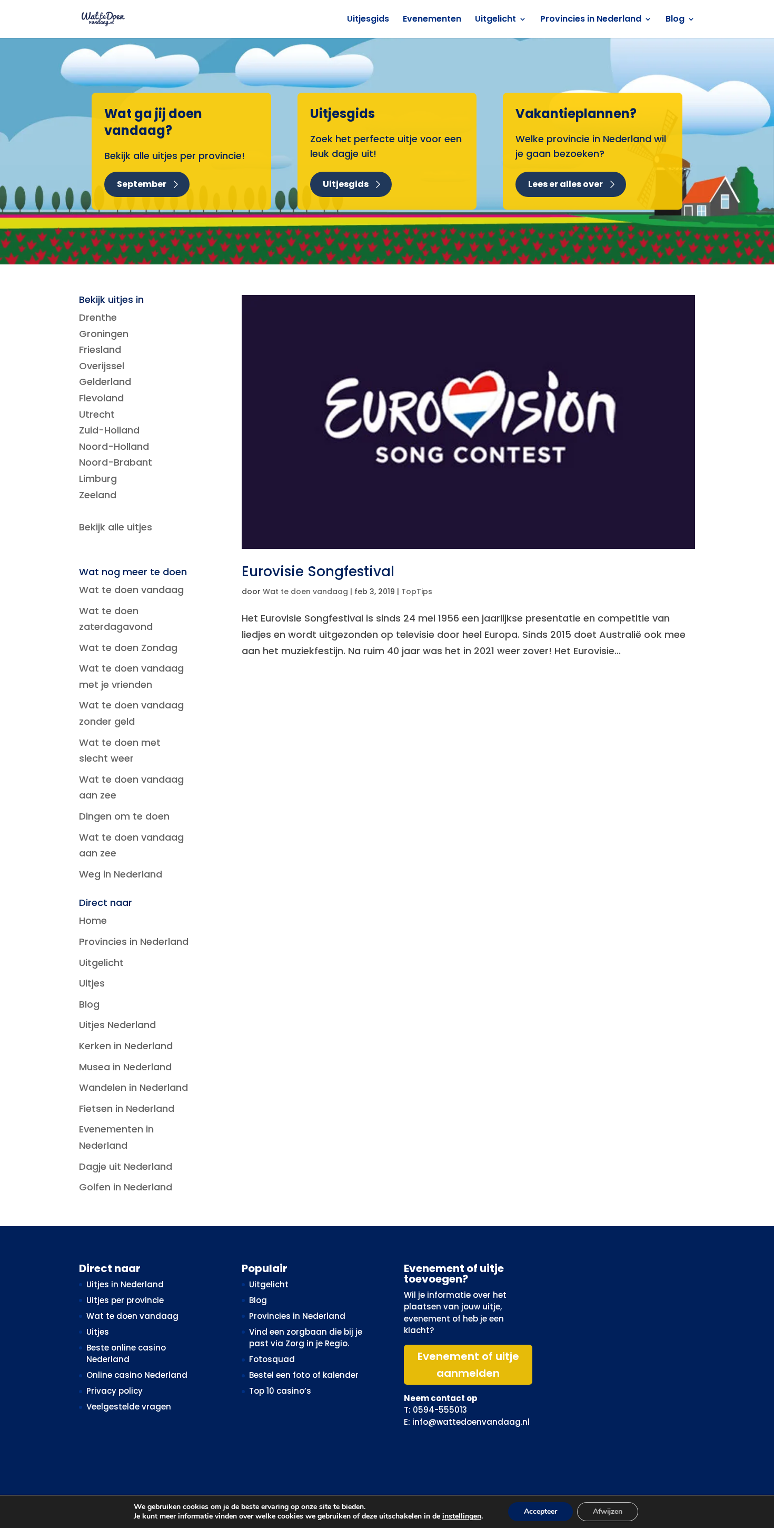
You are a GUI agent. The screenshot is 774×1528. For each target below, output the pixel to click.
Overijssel (101, 365)
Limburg (98, 478)
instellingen (461, 1516)
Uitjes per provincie (125, 1300)
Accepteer (540, 1511)
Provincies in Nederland (590, 20)
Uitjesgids (368, 20)
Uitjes (92, 983)
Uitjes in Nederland (125, 1284)
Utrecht (97, 414)
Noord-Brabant (115, 462)
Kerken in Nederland (126, 1045)
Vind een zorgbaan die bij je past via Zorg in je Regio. (305, 1337)
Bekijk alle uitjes (115, 527)
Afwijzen (607, 1511)
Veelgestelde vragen (128, 1406)
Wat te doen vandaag (305, 591)
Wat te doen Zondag (128, 647)
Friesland (100, 349)
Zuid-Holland (109, 430)
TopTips (416, 591)
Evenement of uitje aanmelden (468, 1365)
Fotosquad (272, 1359)
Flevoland (101, 398)
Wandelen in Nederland (133, 1087)
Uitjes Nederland (117, 1024)
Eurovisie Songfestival (318, 571)
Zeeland (97, 494)
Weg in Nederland (120, 874)
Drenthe (98, 317)
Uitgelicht (495, 20)
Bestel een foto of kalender (304, 1375)
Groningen (103, 333)
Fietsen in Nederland (126, 1108)
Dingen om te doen (124, 816)
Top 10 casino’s (280, 1390)
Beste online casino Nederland (126, 1353)
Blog (675, 20)
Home (93, 920)
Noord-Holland (114, 446)
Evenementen (432, 20)
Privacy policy (114, 1390)
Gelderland (105, 381)
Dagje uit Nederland (125, 1166)
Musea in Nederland (125, 1066)
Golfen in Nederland (125, 1187)
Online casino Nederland (136, 1375)
